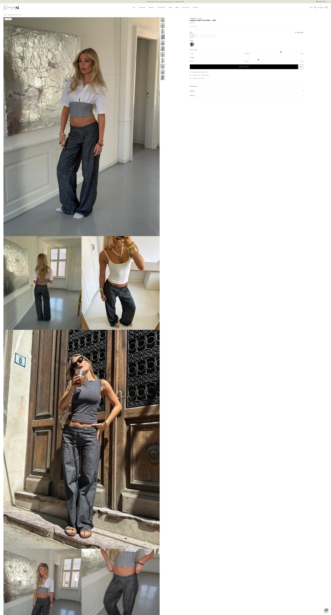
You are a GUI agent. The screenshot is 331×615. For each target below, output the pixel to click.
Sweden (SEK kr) (321, 1)
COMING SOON (161, 7)
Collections (195, 7)
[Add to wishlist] (301, 66)
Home (4, 14)
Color (191, 40)
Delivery (192, 91)
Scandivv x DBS (185, 7)
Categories (151, 7)
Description (193, 86)
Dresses (170, 7)
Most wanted (142, 7)
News (134, 7)
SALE (176, 7)
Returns (192, 95)
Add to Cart (244, 67)
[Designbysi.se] (11, 7)
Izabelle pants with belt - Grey (14, 14)
